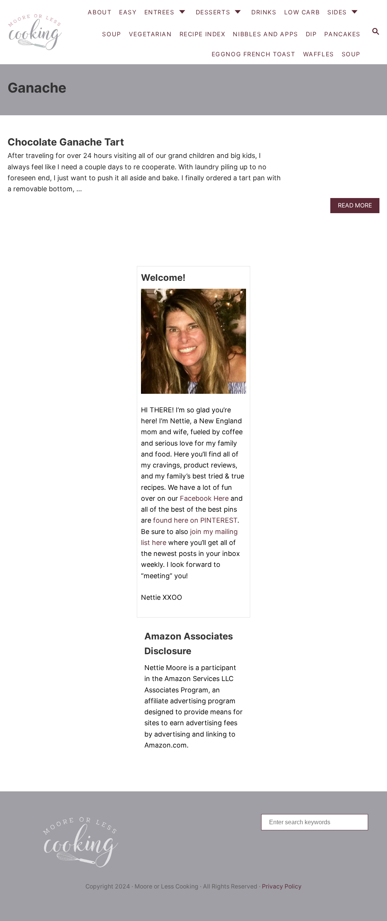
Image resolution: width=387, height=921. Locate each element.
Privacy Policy (282, 886)
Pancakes (342, 34)
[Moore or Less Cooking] (34, 32)
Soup (351, 54)
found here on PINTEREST (195, 520)
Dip (311, 34)
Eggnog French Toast (254, 54)
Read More (357, 207)
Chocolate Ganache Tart (66, 142)
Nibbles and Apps (265, 34)
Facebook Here (204, 498)
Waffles (318, 54)
